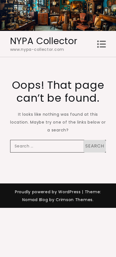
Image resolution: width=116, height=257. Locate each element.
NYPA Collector (43, 41)
